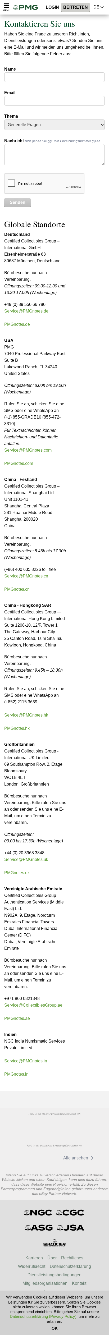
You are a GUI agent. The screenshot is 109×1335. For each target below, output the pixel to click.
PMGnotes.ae (17, 1018)
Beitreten (75, 7)
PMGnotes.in (16, 1074)
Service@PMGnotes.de (26, 311)
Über (52, 1258)
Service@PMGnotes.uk (26, 859)
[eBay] (49, 1158)
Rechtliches (72, 1258)
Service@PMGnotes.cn (26, 576)
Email (9, 92)
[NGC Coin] (38, 1213)
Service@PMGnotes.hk (26, 715)
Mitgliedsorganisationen (44, 1283)
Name (10, 69)
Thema (11, 116)
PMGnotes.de (17, 324)
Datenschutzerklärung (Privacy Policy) (43, 1316)
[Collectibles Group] (54, 1243)
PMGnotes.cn (17, 589)
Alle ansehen (76, 1158)
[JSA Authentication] (70, 1228)
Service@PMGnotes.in (25, 1061)
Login (52, 7)
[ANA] (27, 1126)
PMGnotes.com (18, 463)
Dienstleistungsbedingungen (54, 1275)
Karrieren (34, 1258)
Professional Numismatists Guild (54, 1126)
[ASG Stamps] (39, 1228)
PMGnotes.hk (17, 728)
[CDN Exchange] (24, 1158)
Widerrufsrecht (31, 1266)
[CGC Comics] (70, 1213)
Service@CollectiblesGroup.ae (33, 1005)
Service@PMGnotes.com (28, 450)
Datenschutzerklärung (70, 1266)
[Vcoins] (81, 1125)
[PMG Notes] (27, 7)
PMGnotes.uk (17, 872)
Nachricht (52, 141)
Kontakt (79, 1283)
